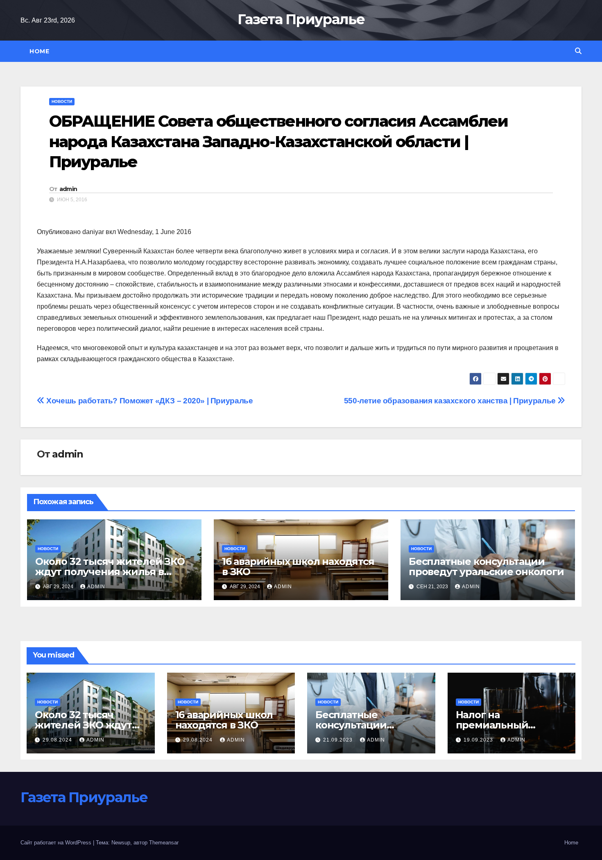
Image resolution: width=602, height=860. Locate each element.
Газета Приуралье (301, 19)
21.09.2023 (338, 740)
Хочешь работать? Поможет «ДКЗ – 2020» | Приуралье (149, 400)
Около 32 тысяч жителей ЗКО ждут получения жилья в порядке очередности (110, 571)
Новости (62, 101)
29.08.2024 (58, 740)
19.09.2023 (479, 740)
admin (68, 189)
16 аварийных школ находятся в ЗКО (298, 566)
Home (39, 51)
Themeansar (164, 843)
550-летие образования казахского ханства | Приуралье (451, 400)
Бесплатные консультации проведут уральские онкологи (486, 566)
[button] (578, 51)
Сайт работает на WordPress (56, 843)
